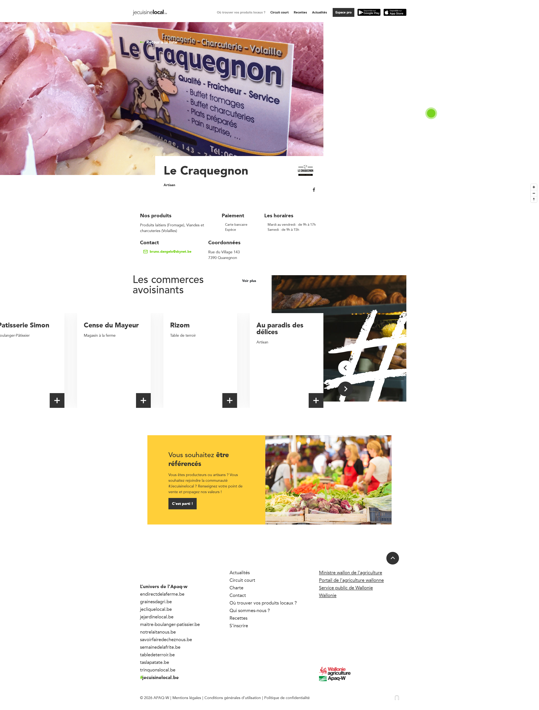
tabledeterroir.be (157, 654)
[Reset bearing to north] (534, 199)
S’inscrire (238, 625)
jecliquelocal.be (156, 609)
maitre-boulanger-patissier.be (170, 624)
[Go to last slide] (345, 367)
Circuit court (279, 12)
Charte (236, 587)
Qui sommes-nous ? (249, 610)
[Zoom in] (534, 187)
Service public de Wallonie (346, 587)
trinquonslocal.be (157, 669)
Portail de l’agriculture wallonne (351, 580)
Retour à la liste (161, 42)
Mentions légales (186, 698)
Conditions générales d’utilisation (232, 698)
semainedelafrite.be (160, 647)
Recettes (300, 12)
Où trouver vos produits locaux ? (241, 12)
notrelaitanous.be (158, 631)
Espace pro (343, 12)
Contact (237, 595)
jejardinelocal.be (156, 616)
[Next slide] (345, 389)
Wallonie (327, 595)
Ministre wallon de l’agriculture (350, 572)
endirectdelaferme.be (162, 594)
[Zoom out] (534, 193)
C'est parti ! (182, 503)
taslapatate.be (154, 662)
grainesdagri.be (156, 601)
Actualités (319, 12)
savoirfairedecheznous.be (166, 639)
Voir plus (249, 281)
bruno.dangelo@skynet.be (170, 251)
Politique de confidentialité (287, 698)
